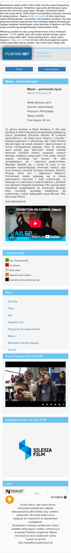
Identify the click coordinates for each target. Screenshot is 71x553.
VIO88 (12, 34)
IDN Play (12, 301)
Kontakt (12, 349)
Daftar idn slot (18, 39)
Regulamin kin (15, 322)
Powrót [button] (19, 69)
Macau (11, 336)
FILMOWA (17, 53)
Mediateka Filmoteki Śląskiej (23, 343)
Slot (10, 315)
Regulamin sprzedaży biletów (24, 329)
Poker (11, 308)
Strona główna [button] (52, 69)
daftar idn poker (36, 16)
